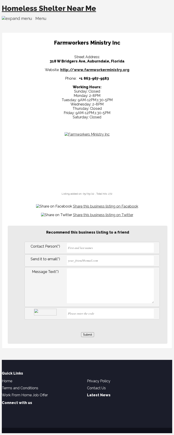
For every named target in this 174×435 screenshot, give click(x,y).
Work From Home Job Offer (25, 395)
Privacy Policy (98, 381)
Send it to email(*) (45, 259)
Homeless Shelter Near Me (49, 8)
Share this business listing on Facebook (105, 206)
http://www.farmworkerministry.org (94, 70)
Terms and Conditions (20, 388)
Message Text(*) (45, 272)
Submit (87, 334)
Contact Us (96, 388)
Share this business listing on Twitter (103, 215)
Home (7, 381)
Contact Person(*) (45, 246)
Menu (39, 18)
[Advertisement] (87, 163)
